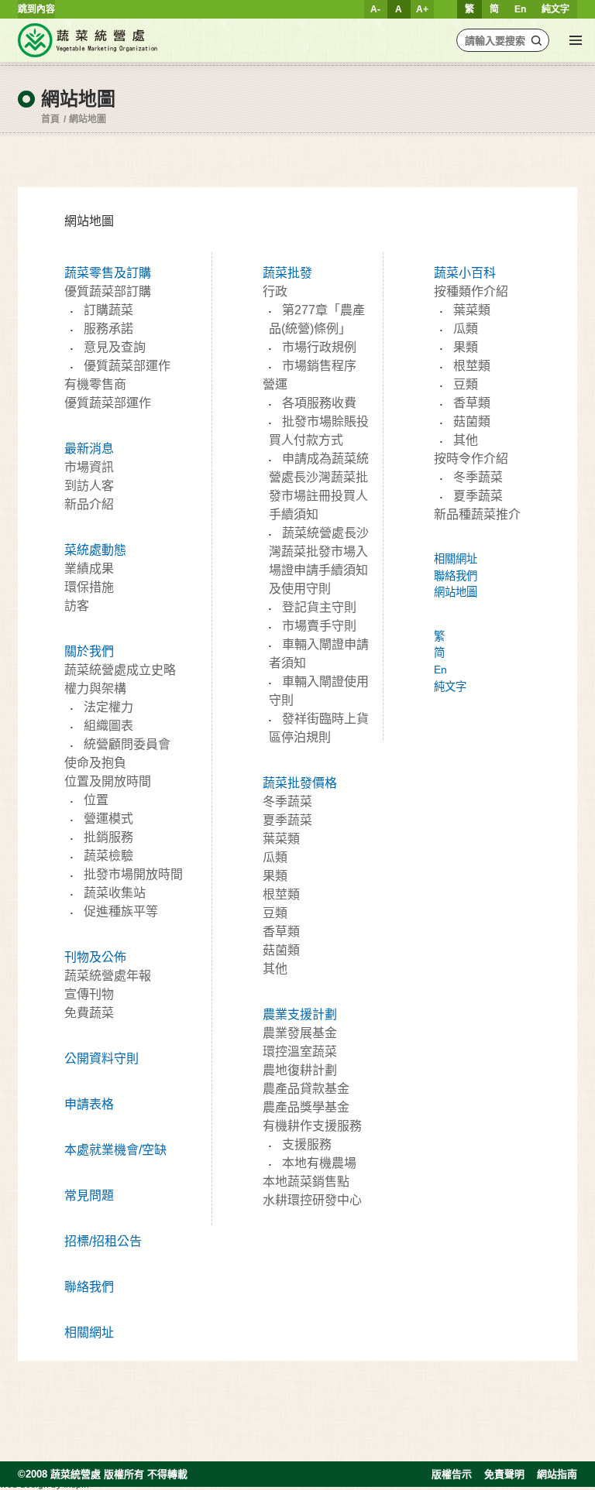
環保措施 (89, 587)
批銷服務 (108, 837)
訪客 (76, 605)
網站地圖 (87, 119)
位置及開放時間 (107, 781)
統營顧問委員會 (127, 744)
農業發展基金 (300, 1033)
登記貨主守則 (319, 607)
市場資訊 (89, 467)
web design (24, 1484)
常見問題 (89, 1195)
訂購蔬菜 (108, 310)
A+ (422, 9)
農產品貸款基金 (306, 1088)
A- (375, 9)
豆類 (275, 913)
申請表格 (89, 1104)
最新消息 (89, 448)
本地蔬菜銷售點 (306, 1181)
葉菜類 (281, 838)
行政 (275, 291)
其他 (275, 968)
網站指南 (557, 1474)
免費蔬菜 (89, 1012)
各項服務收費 (319, 402)
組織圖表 (108, 725)
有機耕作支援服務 (312, 1125)
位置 (96, 800)
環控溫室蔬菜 (300, 1051)
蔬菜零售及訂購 (107, 272)
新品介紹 (89, 504)
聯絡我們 (89, 1286)
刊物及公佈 (95, 957)
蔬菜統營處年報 (107, 975)
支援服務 (307, 1144)
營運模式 (108, 818)
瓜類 (275, 857)
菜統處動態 (95, 550)
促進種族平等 (121, 911)
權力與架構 (95, 688)
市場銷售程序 (319, 365)
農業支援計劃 (300, 1014)
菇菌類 (281, 950)
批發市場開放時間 (133, 874)
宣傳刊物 (89, 994)
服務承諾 (108, 328)
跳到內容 (36, 9)
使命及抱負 (95, 762)
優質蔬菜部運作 (127, 365)
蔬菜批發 (287, 272)
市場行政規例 (319, 347)
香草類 (281, 931)
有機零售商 (95, 384)
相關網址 (89, 1332)
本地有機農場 (319, 1163)
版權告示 (452, 1474)
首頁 (50, 119)
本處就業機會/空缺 (115, 1149)
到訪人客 (89, 485)
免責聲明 (504, 1474)
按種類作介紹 (471, 291)
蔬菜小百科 (465, 272)
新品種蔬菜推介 (477, 514)
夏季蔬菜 (287, 820)
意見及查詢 (115, 347)
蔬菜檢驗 (108, 855)
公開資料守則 (101, 1058)
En (520, 9)
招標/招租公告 (103, 1241)
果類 (275, 875)
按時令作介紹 (471, 458)
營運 (275, 384)
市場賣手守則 (319, 625)
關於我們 (89, 651)
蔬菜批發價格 (300, 783)
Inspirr (77, 1484)
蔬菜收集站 (115, 892)
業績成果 (89, 568)
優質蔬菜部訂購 (107, 291)
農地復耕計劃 (300, 1070)
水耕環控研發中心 (312, 1200)
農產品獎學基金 (306, 1107)
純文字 (555, 9)
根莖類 (281, 894)
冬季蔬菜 (287, 801)
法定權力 (108, 707)
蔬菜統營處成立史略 (120, 669)
